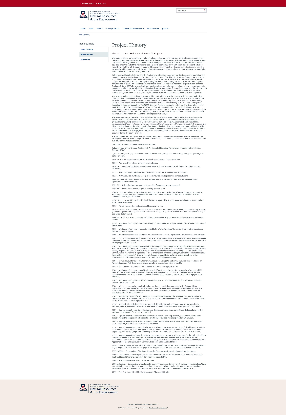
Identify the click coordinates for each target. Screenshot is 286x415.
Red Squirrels (112, 29)
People (100, 29)
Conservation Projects (133, 29)
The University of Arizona (158, 408)
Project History (87, 54)
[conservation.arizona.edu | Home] (99, 16)
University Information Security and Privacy (142, 404)
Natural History (87, 49)
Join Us (165, 29)
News (91, 29)
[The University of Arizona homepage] (94, 3)
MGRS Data (85, 59)
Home (83, 29)
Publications (153, 29)
